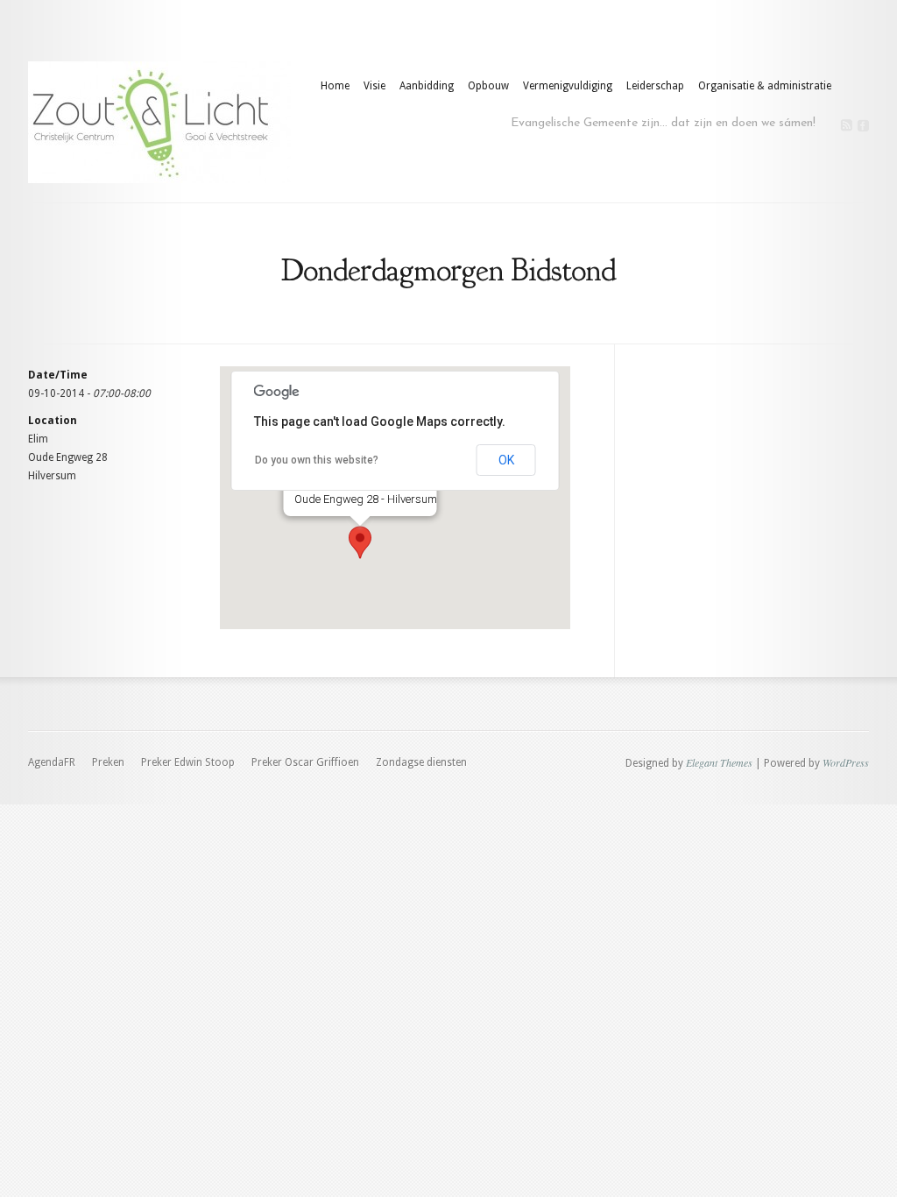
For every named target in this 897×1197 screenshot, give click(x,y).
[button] (360, 542)
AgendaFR (51, 762)
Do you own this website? (316, 460)
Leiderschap (655, 86)
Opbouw (488, 86)
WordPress (846, 762)
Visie (374, 86)
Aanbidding (426, 86)
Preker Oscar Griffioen (305, 762)
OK (506, 460)
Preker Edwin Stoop (188, 762)
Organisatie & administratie (764, 86)
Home (335, 86)
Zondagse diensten (421, 762)
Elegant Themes (719, 762)
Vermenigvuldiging (567, 86)
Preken (108, 762)
